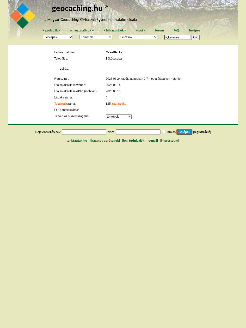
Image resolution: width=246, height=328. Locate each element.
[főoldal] (23, 17)
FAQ (176, 30)
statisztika (119, 103)
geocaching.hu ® (80, 9)
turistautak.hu (77, 140)
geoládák (51, 30)
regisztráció (202, 132)
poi (140, 30)
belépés (194, 30)
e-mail (152, 140)
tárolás (171, 132)
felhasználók (115, 30)
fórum (159, 30)
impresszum (169, 140)
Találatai (60, 103)
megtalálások (82, 30)
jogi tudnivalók (133, 140)
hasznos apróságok (105, 140)
